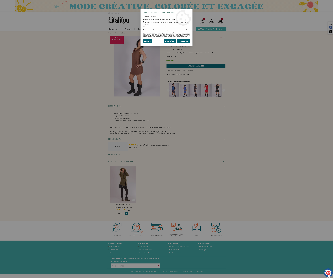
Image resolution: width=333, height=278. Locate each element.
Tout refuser (170, 41)
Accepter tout (184, 41)
